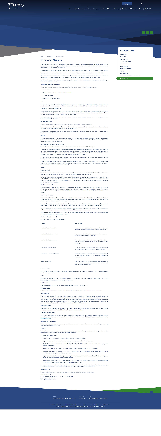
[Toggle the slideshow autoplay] (143, 32)
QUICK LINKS (126, 3)
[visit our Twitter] (141, 3)
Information (50, 56)
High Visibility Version (55, 404)
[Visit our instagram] (144, 3)
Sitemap (83, 404)
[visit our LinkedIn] (136, 3)
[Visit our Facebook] (138, 3)
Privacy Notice (59, 56)
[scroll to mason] (151, 392)
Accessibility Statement (71, 404)
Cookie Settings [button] (106, 404)
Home (42, 56)
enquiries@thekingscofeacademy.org (98, 398)
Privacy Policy (93, 404)
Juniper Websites (101, 406)
